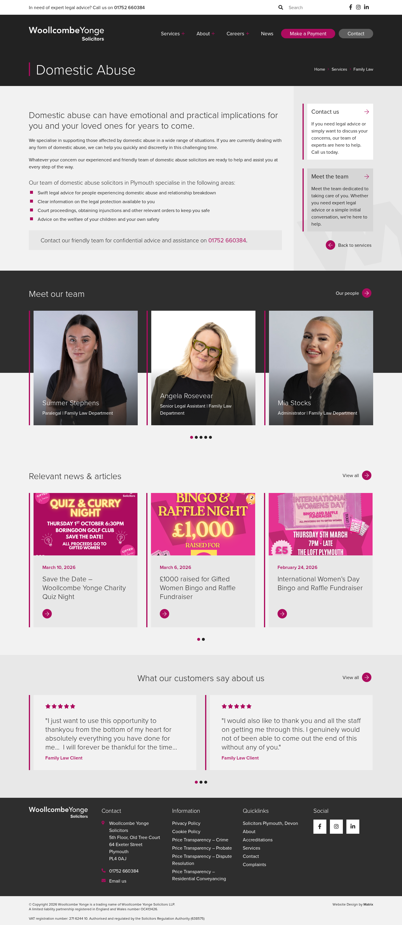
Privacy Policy (186, 823)
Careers (235, 33)
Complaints (254, 864)
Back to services (354, 245)
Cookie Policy (186, 831)
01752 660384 (129, 7)
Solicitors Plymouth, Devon (270, 823)
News (267, 33)
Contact (356, 33)
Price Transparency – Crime (200, 839)
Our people (347, 293)
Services (170, 33)
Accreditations (258, 839)
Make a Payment (308, 33)
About (203, 33)
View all (351, 475)
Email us (117, 881)
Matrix (368, 904)
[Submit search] (280, 7)
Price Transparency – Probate (202, 848)
